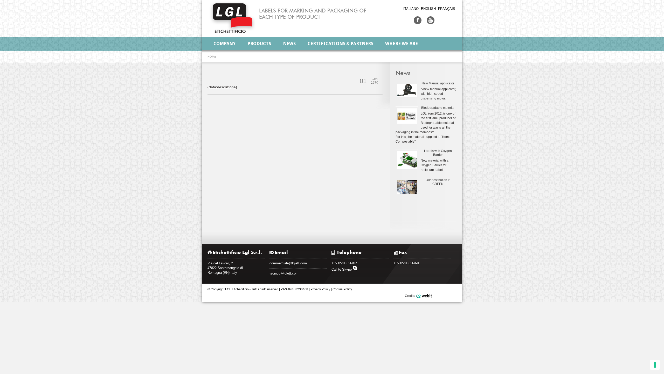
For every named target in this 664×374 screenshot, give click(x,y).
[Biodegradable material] (407, 115)
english (428, 9)
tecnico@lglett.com (284, 273)
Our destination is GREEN (438, 182)
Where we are (401, 43)
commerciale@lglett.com (288, 263)
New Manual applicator (437, 83)
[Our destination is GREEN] (407, 187)
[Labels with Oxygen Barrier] (407, 160)
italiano (411, 9)
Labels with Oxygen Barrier (438, 153)
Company (224, 43)
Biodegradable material (437, 108)
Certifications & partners (340, 43)
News (289, 43)
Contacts (225, 57)
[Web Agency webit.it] (425, 296)
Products (259, 43)
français (446, 9)
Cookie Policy (342, 289)
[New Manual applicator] (407, 90)
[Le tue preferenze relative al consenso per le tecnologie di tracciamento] (655, 365)
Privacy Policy (320, 289)
